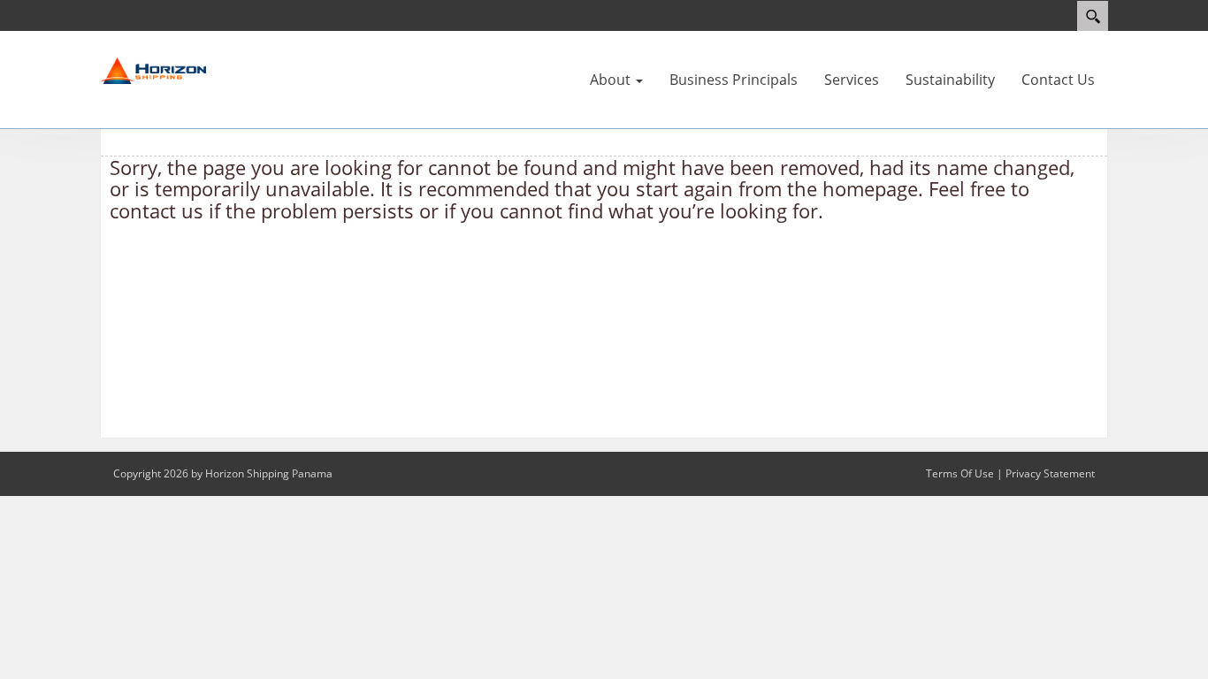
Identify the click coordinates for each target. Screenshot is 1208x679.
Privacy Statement (1050, 473)
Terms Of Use (960, 473)
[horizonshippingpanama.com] (153, 70)
